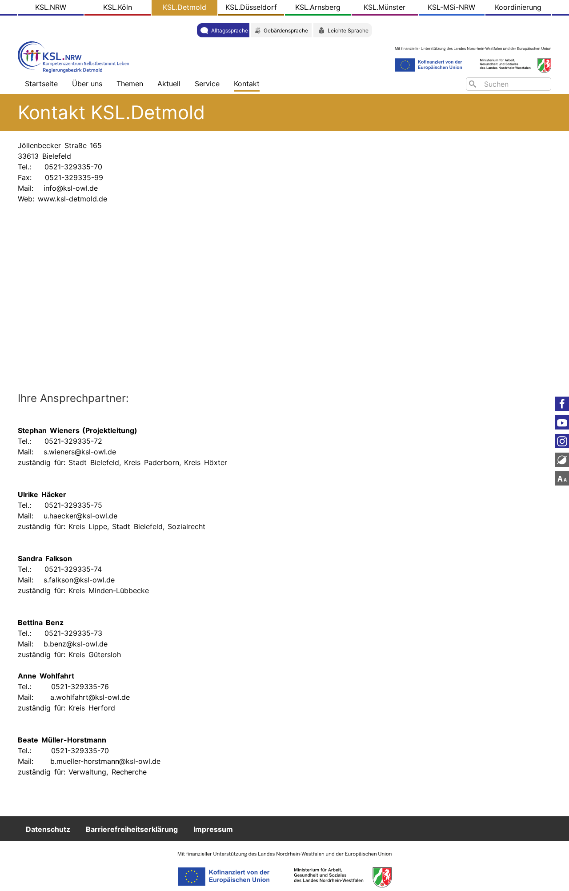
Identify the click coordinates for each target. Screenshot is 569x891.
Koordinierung (518, 7)
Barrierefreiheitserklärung (132, 828)
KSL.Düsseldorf (251, 7)
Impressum (213, 828)
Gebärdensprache (286, 30)
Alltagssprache (229, 30)
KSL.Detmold (184, 7)
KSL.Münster (384, 7)
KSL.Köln (117, 7)
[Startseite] (75, 56)
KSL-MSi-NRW (451, 7)
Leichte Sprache (348, 30)
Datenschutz (48, 828)
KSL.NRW (50, 7)
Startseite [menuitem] (41, 83)
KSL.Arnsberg (318, 7)
